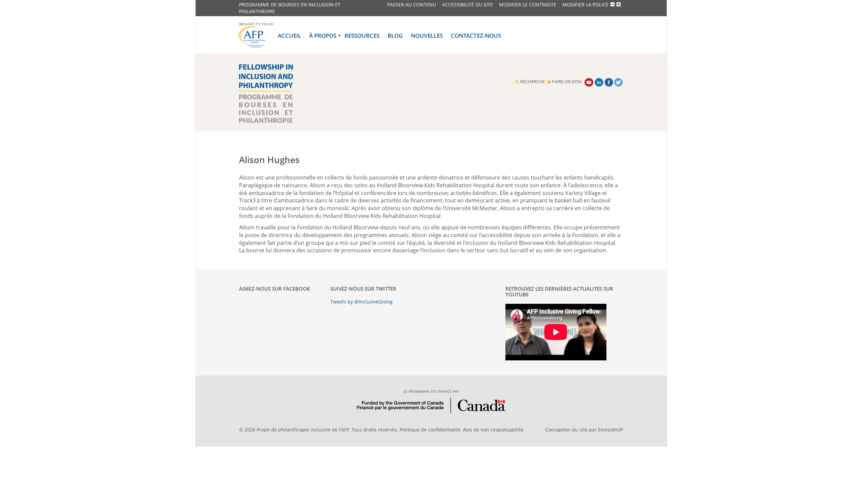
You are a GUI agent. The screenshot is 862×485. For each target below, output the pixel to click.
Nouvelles (427, 35)
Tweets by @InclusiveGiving (361, 301)
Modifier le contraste (527, 4)
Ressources (361, 35)
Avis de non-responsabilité (493, 429)
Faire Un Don (567, 82)
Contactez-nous (476, 35)
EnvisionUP (610, 429)
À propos (322, 35)
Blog (395, 35)
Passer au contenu (411, 4)
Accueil (289, 35)
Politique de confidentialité (430, 429)
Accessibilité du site (467, 4)
